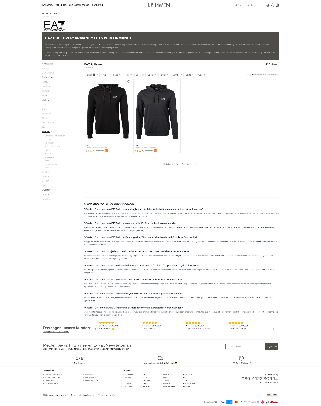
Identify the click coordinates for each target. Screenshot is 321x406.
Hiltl (184, 377)
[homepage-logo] (160, 5)
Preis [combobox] (104, 75)
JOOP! (185, 380)
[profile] (272, 5)
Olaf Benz (146, 380)
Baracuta (186, 386)
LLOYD (145, 377)
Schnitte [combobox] (176, 75)
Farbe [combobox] (127, 75)
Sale (71, 5)
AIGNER (166, 374)
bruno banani (127, 377)
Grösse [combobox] (115, 75)
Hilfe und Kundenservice (53, 374)
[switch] (142, 75)
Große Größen (82, 5)
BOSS (125, 380)
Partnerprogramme (91, 380)
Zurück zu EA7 (51, 13)
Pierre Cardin (187, 374)
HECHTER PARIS (169, 386)
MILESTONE (127, 383)
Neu (65, 5)
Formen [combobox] (163, 75)
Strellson (166, 380)
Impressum (89, 374)
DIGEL (145, 374)
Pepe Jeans (147, 386)
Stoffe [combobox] (188, 75)
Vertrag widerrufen (107, 395)
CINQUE (166, 377)
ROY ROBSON (128, 374)
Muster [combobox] (200, 75)
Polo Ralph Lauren (189, 383)
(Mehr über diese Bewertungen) (56, 331)
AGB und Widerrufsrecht (53, 377)
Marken (58, 5)
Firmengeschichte (51, 383)
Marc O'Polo (127, 386)
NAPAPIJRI (167, 383)
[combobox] (251, 5)
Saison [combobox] (150, 75)
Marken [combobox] (90, 75)
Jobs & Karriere (90, 377)
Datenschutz (49, 380)
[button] (140, 75)
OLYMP (145, 383)
